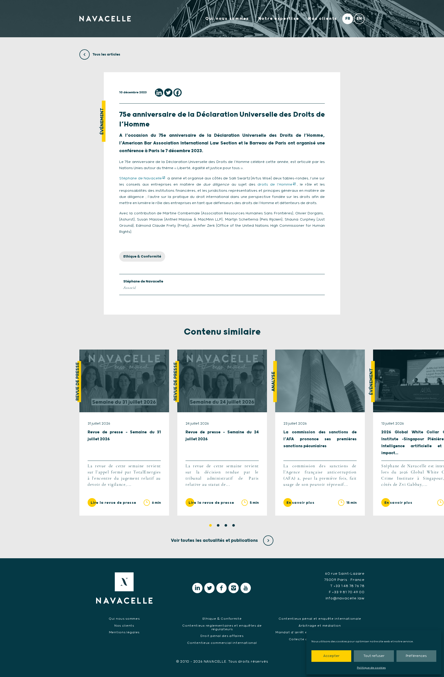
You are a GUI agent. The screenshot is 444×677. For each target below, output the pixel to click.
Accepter (331, 656)
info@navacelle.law (345, 598)
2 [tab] (218, 525)
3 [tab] (225, 525)
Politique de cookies (371, 667)
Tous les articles (106, 54)
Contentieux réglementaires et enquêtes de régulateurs (222, 627)
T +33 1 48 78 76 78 (347, 586)
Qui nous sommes (227, 18)
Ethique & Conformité (142, 256)
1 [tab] (210, 525)
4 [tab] (233, 525)
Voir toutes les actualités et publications (215, 540)
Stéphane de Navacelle (140, 178)
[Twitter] (168, 92)
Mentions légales (124, 632)
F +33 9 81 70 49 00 (347, 592)
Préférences (416, 656)
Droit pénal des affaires (222, 636)
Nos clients (322, 18)
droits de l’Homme (274, 184)
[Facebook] (177, 92)
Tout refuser (373, 656)
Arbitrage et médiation (320, 626)
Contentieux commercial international (222, 643)
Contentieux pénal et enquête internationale (320, 619)
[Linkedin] (159, 92)
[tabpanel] (124, 433)
